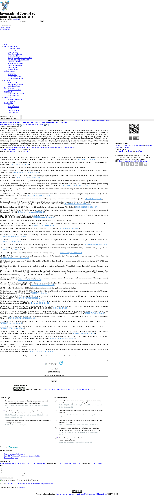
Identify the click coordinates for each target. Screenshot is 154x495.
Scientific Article (23, 463)
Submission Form (14, 86)
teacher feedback (70, 147)
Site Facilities (8, 103)
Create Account (5, 28)
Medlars (135, 145)
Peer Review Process (15, 54)
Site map (11, 105)
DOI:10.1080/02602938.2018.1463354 (26, 172)
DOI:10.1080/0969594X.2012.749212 (38, 196)
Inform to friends (13, 112)
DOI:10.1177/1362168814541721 (29, 280)
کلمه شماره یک (97, 463)
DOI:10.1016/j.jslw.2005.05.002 (11, 323)
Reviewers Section (14, 90)
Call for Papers (13, 82)
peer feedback (59, 147)
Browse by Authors (14, 77)
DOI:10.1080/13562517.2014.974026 (75, 186)
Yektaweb (21, 487)
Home (6, 45)
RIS (123, 145)
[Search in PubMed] (21, 125)
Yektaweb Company (11, 458)
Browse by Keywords (15, 78)
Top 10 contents (13, 110)
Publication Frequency (15, 65)
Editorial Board (13, 52)
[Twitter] (127, 164)
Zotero (130, 151)
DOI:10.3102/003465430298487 (86, 207)
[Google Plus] (141, 164)
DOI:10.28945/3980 (60, 308)
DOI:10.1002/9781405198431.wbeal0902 (15, 258)
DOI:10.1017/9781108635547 (69, 228)
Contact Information (15, 99)
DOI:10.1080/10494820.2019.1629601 (22, 318)
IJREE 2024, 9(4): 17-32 (81, 120)
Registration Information (16, 93)
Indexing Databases (14, 61)
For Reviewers (9, 88)
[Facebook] (123, 164)
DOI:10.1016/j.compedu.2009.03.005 (62, 338)
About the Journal (14, 48)
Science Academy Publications (18, 60)
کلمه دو (32, 463)
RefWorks (125, 147)
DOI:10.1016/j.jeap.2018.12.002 (43, 217)
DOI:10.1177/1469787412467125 (12, 241)
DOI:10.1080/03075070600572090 (42, 285)
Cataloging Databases (15, 63)
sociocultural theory (47, 147)
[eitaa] (145, 164)
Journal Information (10, 46)
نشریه (2, 463)
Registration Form (14, 95)
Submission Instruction (15, 84)
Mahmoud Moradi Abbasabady (33, 124)
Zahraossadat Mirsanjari (8, 124)
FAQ (10, 109)
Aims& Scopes (13, 50)
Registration (8, 92)
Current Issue (12, 75)
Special (25, 151)
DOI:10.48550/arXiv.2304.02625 (96, 245)
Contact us (7, 97)
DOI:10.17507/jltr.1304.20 (20, 164)
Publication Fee (13, 67)
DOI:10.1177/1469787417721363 (28, 177)
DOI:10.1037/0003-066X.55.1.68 (30, 298)
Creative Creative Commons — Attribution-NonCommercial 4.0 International (81, 494)
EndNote (128, 145)
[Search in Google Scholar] (18, 125)
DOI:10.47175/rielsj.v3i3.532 (94, 313)
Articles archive (9, 71)
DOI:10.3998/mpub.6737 (93, 199)
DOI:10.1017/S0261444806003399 (43, 225)
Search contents (13, 107)
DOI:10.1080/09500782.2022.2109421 (14, 236)
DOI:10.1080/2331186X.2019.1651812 (78, 204)
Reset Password (5, 29)
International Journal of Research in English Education (35, 484)
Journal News (12, 69)
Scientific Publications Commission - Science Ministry (22, 456)
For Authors (8, 80)
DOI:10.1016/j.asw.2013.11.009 (71, 253)
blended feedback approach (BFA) (19, 147)
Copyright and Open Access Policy (20, 58)
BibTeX (117, 145)
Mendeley (121, 151)
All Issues (11, 73)
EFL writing (36, 147)
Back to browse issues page (99, 120)
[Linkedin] (136, 164)
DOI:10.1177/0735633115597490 (84, 333)
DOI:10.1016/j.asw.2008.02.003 (11, 250)
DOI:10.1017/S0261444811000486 (12, 328)
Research (13, 151)
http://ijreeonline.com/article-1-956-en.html (133, 161)
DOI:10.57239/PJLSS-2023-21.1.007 (88, 159)
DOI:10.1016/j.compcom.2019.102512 (31, 212)
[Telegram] (132, 164)
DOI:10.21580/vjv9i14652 (40, 303)
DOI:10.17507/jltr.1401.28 (39, 293)
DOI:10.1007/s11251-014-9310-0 (41, 351)
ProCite (141, 145)
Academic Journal (11, 463)
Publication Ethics (14, 56)
